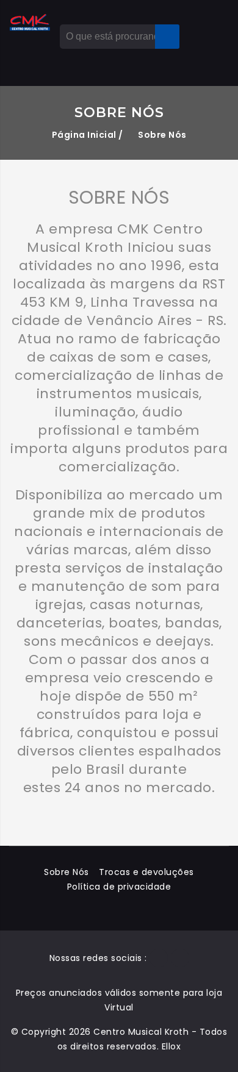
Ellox (171, 1046)
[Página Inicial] (30, 22)
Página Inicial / (87, 135)
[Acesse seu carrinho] (191, 24)
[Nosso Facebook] (159, 958)
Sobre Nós (66, 872)
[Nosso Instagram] (180, 958)
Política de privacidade (119, 887)
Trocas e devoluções (146, 872)
